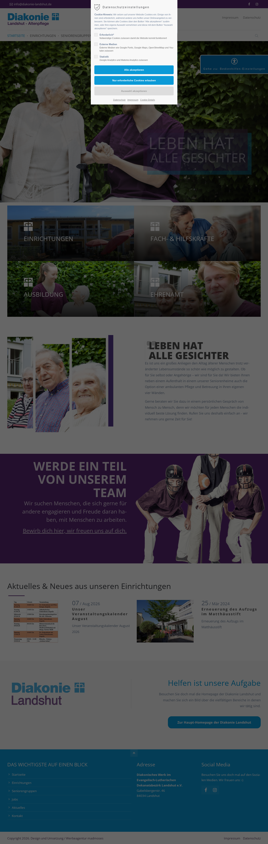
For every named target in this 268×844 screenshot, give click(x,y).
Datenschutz (119, 100)
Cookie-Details (147, 100)
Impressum (132, 100)
